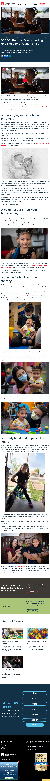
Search (35, 4)
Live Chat (46, 780)
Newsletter (3, 748)
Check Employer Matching (34, 746)
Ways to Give (19, 3)
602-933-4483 (4, 761)
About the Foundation (6, 741)
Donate (42, 3)
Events (25, 3)
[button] (48, 4)
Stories (30, 3)
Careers (3, 744)
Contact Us (3, 742)
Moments (3, 747)
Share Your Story (32, 610)
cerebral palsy (21, 566)
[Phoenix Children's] (8, 3)
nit (46, 106)
